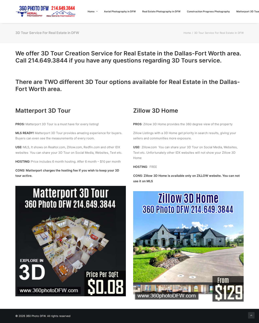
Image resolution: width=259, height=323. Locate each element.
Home (91, 11)
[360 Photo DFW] (46, 11)
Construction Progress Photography (208, 11)
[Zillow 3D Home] (188, 246)
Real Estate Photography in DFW (161, 11)
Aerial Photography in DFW (120, 11)
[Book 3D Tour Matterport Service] (70, 241)
